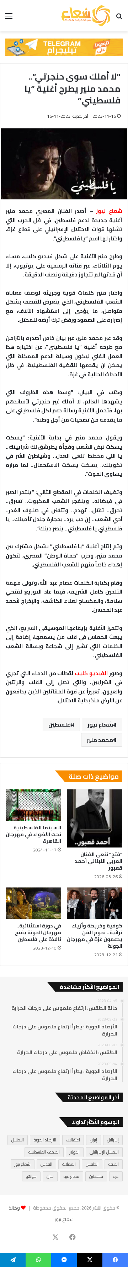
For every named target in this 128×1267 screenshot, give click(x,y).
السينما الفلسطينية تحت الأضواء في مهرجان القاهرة (33, 834)
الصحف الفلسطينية (44, 1152)
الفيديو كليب (92, 673)
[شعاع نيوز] (85, 15)
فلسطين (59, 724)
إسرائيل (113, 1140)
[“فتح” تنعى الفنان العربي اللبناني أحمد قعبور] (94, 818)
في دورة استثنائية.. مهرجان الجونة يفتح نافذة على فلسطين (38, 932)
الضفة (113, 1164)
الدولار (75, 1152)
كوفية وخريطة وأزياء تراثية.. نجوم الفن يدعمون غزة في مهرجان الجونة (94, 936)
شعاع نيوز (100, 724)
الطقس (92, 1164)
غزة (116, 1176)
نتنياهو (31, 1176)
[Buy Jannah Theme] (64, 46)
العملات (69, 1164)
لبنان (50, 1176)
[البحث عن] (119, 18)
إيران (93, 1140)
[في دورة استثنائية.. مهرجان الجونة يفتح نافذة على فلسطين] (33, 903)
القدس (46, 1164)
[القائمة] (8, 18)
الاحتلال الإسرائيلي (104, 1152)
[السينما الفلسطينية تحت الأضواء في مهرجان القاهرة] (33, 805)
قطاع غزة (71, 1176)
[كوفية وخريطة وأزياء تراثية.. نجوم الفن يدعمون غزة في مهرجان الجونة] (94, 903)
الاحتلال (17, 1140)
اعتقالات (73, 1140)
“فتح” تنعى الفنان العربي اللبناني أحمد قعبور (98, 861)
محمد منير (100, 739)
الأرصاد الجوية (45, 1140)
